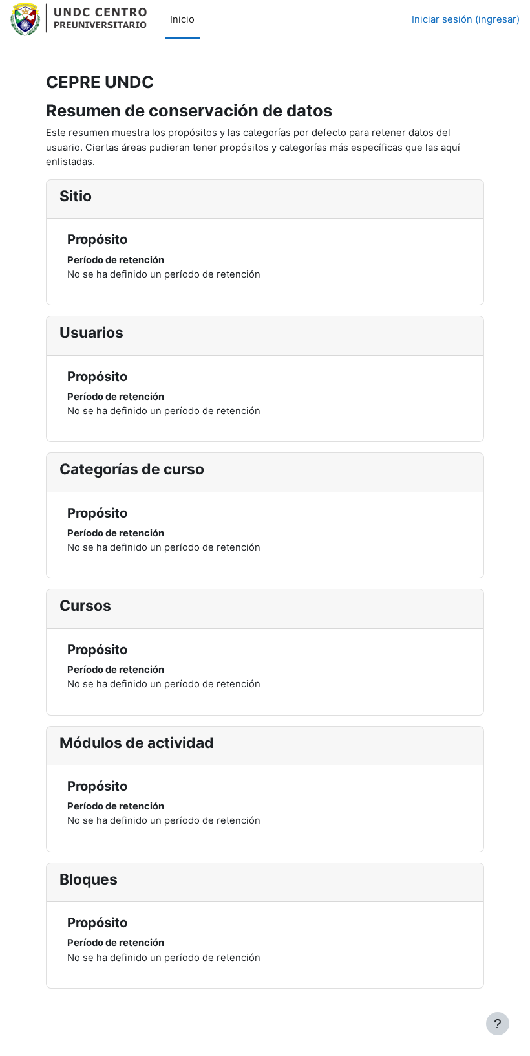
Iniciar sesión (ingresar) (466, 19)
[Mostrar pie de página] (497, 1023)
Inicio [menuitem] (182, 19)
